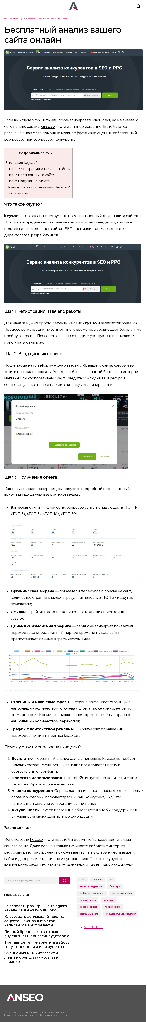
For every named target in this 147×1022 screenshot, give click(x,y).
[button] (7, 6)
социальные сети (89, 913)
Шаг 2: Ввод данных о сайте (30, 175)
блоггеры (115, 886)
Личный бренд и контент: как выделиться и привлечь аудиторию (36, 933)
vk (111, 879)
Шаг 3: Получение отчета (28, 181)
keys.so (36, 839)
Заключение (17, 193)
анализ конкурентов (91, 886)
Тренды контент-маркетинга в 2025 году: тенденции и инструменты (36, 944)
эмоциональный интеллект (121, 913)
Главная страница (13, 18)
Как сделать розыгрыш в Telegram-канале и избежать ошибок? (36, 908)
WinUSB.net (93, 927)
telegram (97, 879)
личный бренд (88, 900)
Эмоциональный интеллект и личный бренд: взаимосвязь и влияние (31, 957)
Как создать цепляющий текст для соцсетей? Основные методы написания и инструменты (35, 920)
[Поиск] (64, 880)
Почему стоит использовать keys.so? (38, 187)
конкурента (65, 139)
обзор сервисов (89, 907)
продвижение (112, 907)
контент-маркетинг (122, 893)
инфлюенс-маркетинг (92, 893)
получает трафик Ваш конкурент (74, 797)
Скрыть (52, 153)
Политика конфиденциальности (20, 1015)
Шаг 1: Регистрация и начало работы (38, 169)
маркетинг (109, 900)
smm (82, 879)
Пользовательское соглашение (54, 1015)
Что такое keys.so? (21, 163)
